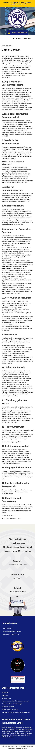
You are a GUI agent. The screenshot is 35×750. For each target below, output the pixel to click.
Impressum (5, 695)
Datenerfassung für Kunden (10, 709)
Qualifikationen (6, 698)
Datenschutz (5, 692)
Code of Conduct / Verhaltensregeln (12, 704)
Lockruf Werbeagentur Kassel (19, 748)
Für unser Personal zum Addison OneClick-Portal (16, 712)
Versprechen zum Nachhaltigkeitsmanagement (15, 701)
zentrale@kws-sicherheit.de (17, 4)
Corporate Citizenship (8, 706)
